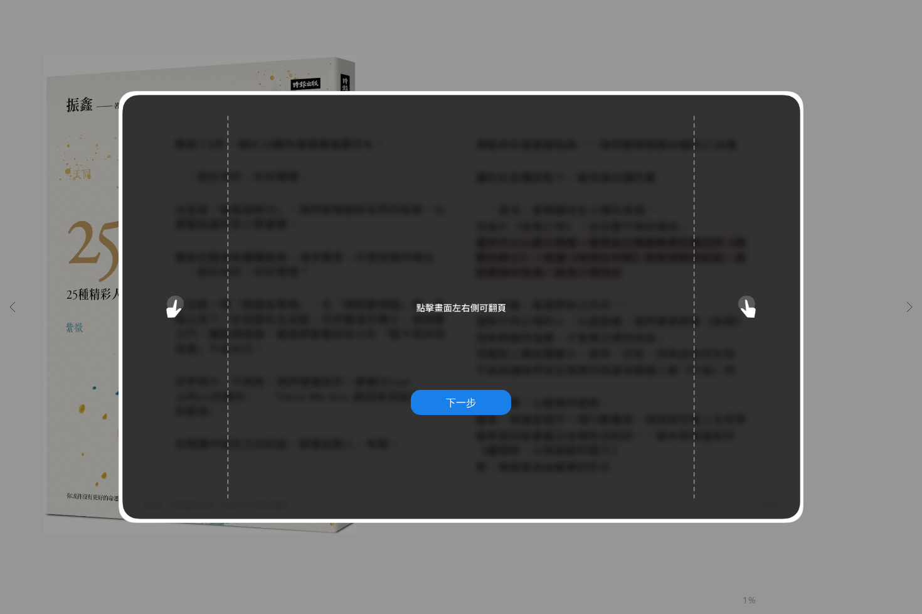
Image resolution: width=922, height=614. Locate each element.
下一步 (461, 402)
